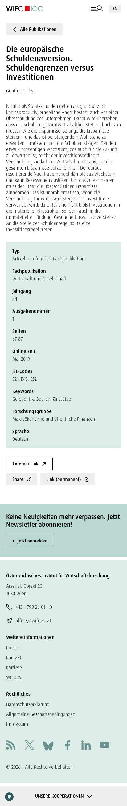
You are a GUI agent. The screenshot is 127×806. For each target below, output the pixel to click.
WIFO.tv (14, 677)
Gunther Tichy (20, 91)
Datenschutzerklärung (27, 704)
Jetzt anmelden (32, 541)
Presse (12, 647)
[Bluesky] (48, 745)
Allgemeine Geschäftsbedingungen (40, 714)
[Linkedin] (86, 746)
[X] (29, 746)
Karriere (14, 667)
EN (115, 8)
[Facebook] (67, 746)
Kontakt (13, 657)
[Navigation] (97, 8)
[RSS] (10, 746)
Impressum (17, 724)
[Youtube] (104, 746)
